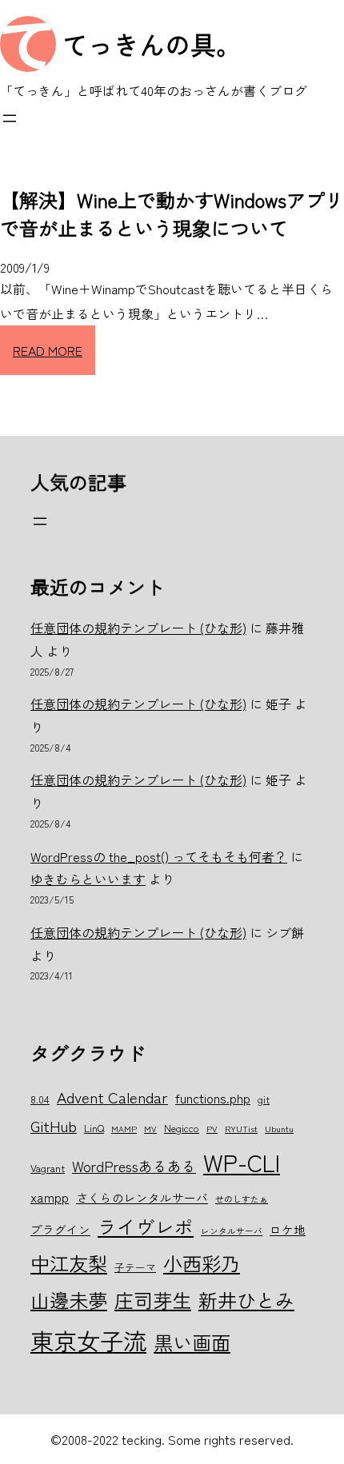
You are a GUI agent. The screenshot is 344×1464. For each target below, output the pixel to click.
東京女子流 (88, 1340)
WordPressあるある (134, 1165)
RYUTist (241, 1129)
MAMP (124, 1129)
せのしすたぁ (241, 1199)
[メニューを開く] (9, 118)
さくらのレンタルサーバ (142, 1197)
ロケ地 (288, 1229)
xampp (49, 1197)
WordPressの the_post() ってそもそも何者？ (158, 856)
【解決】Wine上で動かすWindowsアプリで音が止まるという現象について (172, 213)
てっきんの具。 (152, 44)
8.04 (40, 1099)
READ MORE (47, 350)
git (264, 1099)
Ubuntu (279, 1129)
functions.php (212, 1097)
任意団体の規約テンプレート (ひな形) (138, 627)
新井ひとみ (246, 1300)
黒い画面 (192, 1342)
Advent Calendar (112, 1096)
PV (212, 1129)
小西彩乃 (201, 1263)
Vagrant (47, 1167)
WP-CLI (241, 1162)
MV (150, 1129)
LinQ (94, 1127)
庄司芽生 (152, 1300)
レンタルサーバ (231, 1231)
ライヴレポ (146, 1226)
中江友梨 (68, 1263)
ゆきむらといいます (88, 878)
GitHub (53, 1125)
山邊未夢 (68, 1300)
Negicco (181, 1127)
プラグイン (60, 1229)
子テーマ (135, 1267)
